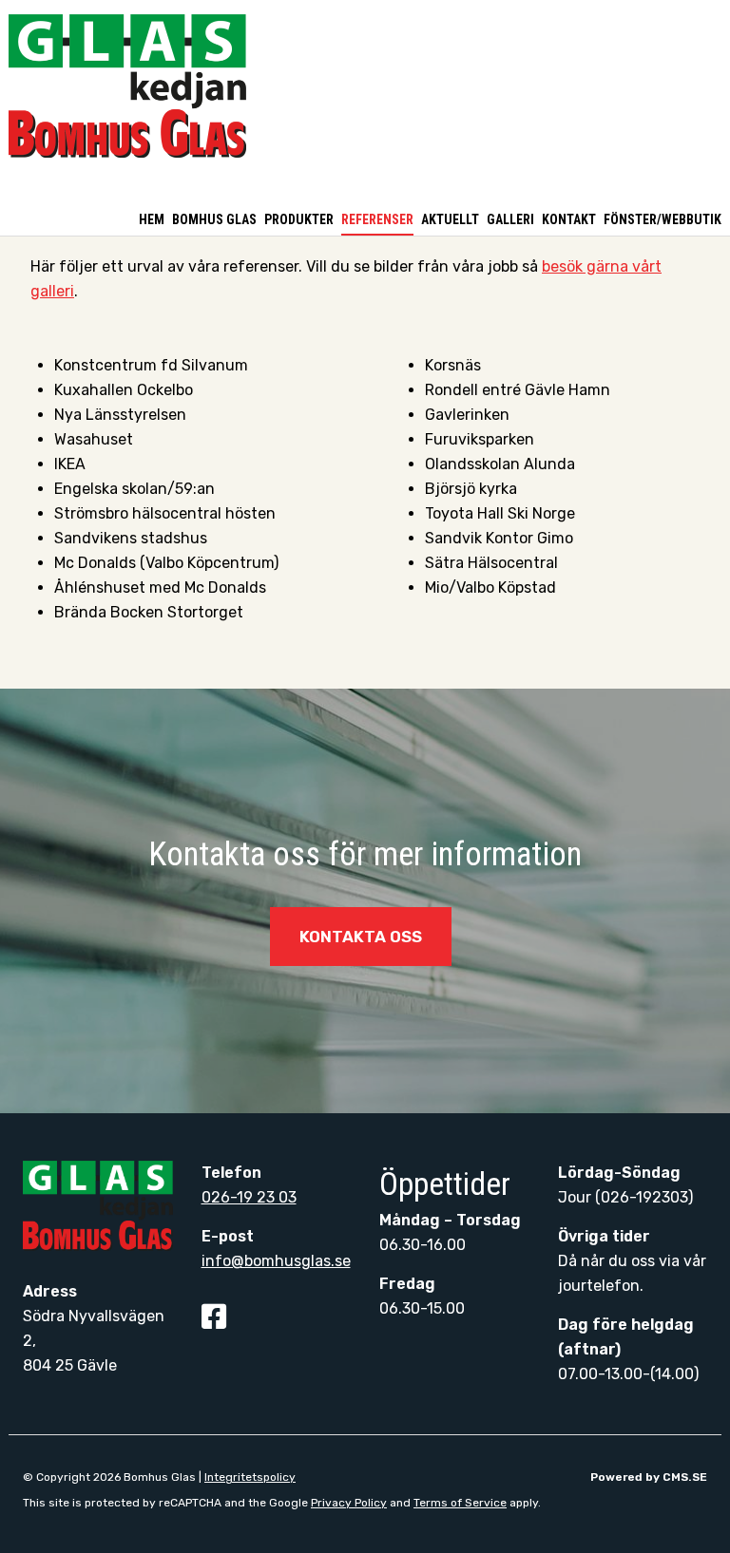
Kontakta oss (360, 936)
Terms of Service (460, 1502)
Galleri (510, 219)
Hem (151, 219)
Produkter (299, 219)
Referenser (377, 219)
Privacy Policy (349, 1502)
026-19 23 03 (249, 1197)
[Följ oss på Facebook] (216, 1322)
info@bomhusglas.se (276, 1261)
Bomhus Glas (214, 219)
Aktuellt (450, 219)
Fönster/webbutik (662, 219)
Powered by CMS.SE (648, 1477)
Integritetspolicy (250, 1477)
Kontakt (569, 219)
